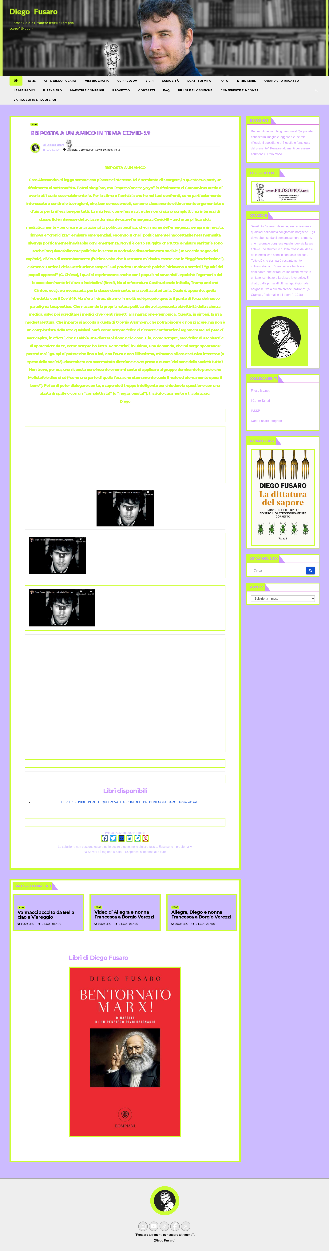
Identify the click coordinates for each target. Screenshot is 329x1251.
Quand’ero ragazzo (281, 81)
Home (31, 81)
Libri (150, 81)
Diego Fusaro (56, 145)
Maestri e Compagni (87, 90)
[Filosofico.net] (283, 191)
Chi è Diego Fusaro (60, 81)
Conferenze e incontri (240, 90)
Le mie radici (24, 90)
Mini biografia (97, 81)
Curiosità (170, 81)
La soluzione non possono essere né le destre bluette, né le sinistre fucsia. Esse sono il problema (124, 846)
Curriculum (127, 81)
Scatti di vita (199, 81)
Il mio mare (246, 81)
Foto (224, 81)
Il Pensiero (52, 90)
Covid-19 (100, 149)
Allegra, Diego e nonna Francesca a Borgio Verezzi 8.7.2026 (201, 916)
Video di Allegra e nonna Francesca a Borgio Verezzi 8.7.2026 (124, 916)
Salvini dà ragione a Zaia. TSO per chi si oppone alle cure (126, 851)
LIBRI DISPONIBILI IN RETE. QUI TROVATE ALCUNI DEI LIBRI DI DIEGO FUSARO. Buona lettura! (129, 802)
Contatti (146, 90)
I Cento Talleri (260, 400)
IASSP (255, 410)
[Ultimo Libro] (283, 497)
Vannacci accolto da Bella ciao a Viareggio (46, 915)
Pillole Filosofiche (195, 90)
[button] (316, 90)
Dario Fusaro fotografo (266, 420)
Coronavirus (86, 149)
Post (34, 124)
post (110, 149)
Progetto (121, 90)
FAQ (166, 90)
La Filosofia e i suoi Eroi (35, 100)
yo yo (117, 149)
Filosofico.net (260, 390)
